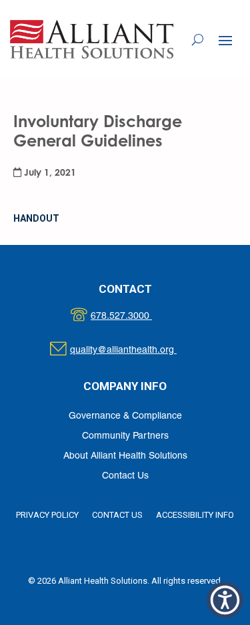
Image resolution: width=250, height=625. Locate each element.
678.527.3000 (135, 316)
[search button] (197, 39)
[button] (225, 40)
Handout (36, 218)
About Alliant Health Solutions (125, 456)
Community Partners (125, 436)
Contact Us (125, 476)
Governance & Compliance (125, 416)
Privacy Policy (47, 515)
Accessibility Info (195, 515)
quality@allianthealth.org (135, 350)
